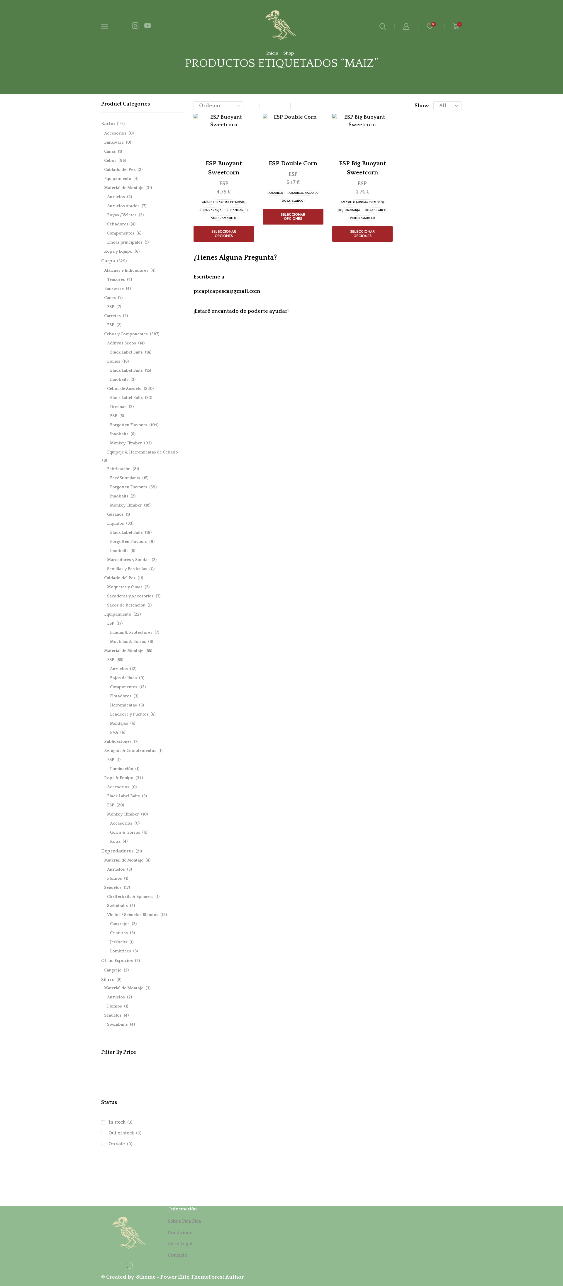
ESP (223, 184)
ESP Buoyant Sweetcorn (224, 168)
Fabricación (118, 469)
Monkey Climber (126, 443)
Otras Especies (117, 960)
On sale (120, 1143)
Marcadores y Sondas (128, 560)
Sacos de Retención (126, 605)
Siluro (107, 979)
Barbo (108, 123)
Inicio (272, 53)
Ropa (115, 841)
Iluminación (121, 769)
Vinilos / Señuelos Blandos (132, 915)
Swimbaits (117, 905)
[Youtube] (147, 26)
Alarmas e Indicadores (126, 270)
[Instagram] (135, 26)
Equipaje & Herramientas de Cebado (142, 452)
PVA (114, 732)
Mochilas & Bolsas (128, 641)
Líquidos (115, 523)
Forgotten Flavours (128, 425)
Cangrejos (120, 924)
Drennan (118, 407)
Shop (288, 53)
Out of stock (124, 1133)
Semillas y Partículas (127, 569)
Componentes (120, 233)
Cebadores (117, 224)
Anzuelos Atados (123, 206)
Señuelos (113, 887)
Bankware (114, 142)
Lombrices (120, 951)
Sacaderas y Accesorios (130, 596)
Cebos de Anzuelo (124, 388)
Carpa (108, 261)
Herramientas (123, 705)
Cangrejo (113, 970)
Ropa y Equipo (118, 251)
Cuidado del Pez (119, 169)
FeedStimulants (125, 478)
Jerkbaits (118, 942)
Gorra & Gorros (125, 832)
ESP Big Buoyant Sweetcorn (362, 168)
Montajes (119, 723)
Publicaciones (118, 741)
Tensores (116, 279)
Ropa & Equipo (118, 778)
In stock (120, 1122)
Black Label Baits (126, 352)
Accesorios (115, 133)
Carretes (112, 316)
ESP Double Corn (293, 163)
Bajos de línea (123, 678)
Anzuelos (116, 197)
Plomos (114, 878)
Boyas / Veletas (122, 215)
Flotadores (120, 696)
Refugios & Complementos (130, 750)
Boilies (113, 361)
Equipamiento (117, 178)
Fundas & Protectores (131, 632)
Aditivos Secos (121, 343)
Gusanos (115, 514)
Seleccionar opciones (223, 233)
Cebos (110, 160)
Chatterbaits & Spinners (130, 896)
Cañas (110, 151)
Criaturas (119, 933)
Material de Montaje (123, 188)
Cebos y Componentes (126, 334)
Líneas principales (125, 242)
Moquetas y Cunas (125, 587)
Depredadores (117, 851)
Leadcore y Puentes (129, 714)
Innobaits (119, 379)
